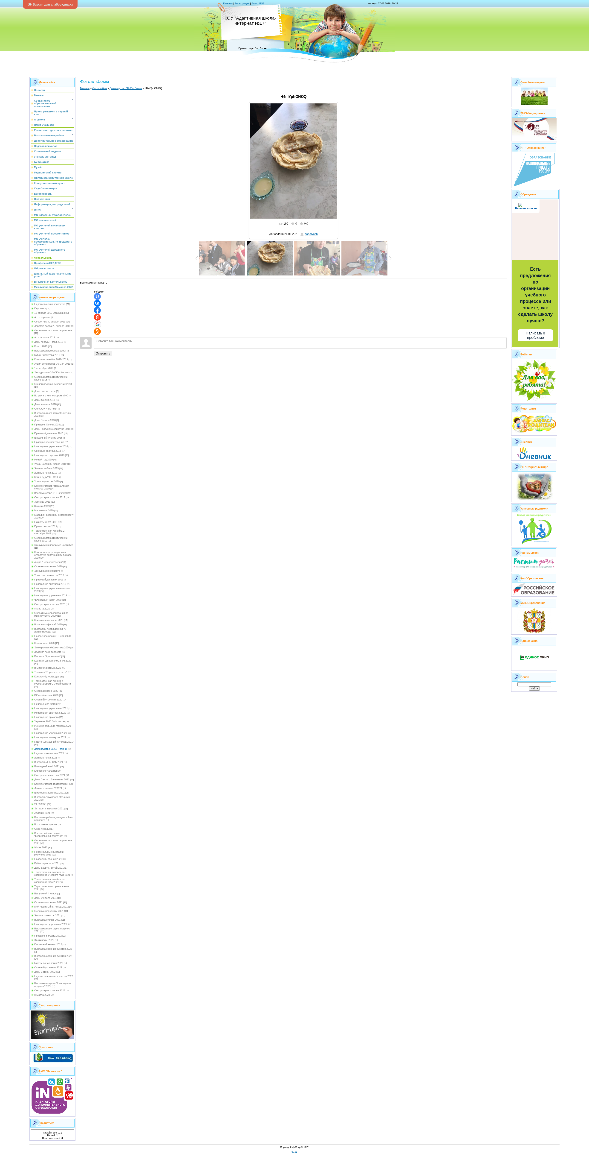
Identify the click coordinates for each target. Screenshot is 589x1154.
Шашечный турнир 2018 (48, 437)
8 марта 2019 (42, 506)
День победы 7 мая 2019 (48, 341)
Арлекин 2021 (42, 812)
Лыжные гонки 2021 (45, 757)
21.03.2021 (40, 804)
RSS (261, 3)
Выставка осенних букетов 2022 (53, 948)
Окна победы (42, 828)
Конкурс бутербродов (46, 676)
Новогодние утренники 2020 (50, 733)
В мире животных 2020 (47, 667)
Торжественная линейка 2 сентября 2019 (49, 532)
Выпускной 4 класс (45, 893)
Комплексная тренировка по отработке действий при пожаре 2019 (53, 555)
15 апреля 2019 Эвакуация (50, 312)
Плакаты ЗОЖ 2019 (45, 522)
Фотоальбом (99, 88)
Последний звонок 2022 (48, 944)
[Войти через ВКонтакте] (97, 303)
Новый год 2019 (43, 459)
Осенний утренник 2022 (48, 967)
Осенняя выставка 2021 (48, 902)
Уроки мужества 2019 (47, 481)
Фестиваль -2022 (44, 940)
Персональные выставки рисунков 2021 (49, 853)
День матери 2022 (44, 971)
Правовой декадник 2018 (48, 433)
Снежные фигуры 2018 (47, 450)
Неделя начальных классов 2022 (53, 976)
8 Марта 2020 (42, 608)
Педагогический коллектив (49, 304)
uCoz (294, 1151)
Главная (228, 3)
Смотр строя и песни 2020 (49, 604)
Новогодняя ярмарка (46, 717)
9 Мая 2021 (40, 847)
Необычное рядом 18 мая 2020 (52, 636)
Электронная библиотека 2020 (52, 647)
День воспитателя (44, 391)
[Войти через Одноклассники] (97, 331)
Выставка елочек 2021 (47, 919)
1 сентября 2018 (43, 368)
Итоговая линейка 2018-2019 (51, 359)
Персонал (40, 308)
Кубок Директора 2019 (47, 355)
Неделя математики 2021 (49, 753)
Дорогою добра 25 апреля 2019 (52, 326)
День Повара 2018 (45, 420)
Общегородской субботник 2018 (53, 384)
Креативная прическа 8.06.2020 (52, 660)
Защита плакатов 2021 (47, 915)
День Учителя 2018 (45, 404)
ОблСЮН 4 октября (45, 408)
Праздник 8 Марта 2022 (48, 935)
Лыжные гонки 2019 (45, 472)
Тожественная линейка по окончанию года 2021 (49, 880)
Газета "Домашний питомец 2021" (54, 741)
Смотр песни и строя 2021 (49, 775)
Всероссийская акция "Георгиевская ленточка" (48, 834)
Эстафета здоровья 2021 (49, 808)
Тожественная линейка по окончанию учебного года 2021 (52, 873)
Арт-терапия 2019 (44, 337)
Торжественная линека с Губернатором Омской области (52, 682)
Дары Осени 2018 (44, 399)
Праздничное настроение (49, 442)
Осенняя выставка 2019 (48, 566)
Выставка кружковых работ (50, 350)
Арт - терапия (42, 317)
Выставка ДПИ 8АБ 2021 (48, 762)
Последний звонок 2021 (48, 859)
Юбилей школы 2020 (46, 695)
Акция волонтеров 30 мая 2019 (52, 363)
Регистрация (242, 3)
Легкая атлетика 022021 (48, 788)
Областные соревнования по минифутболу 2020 (51, 614)
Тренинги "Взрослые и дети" (50, 672)
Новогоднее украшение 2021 (51, 708)
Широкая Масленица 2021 (49, 792)
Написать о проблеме (535, 335)
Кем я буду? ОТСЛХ (46, 477)
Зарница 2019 (42, 501)
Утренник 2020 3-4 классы (49, 721)
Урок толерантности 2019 (49, 575)
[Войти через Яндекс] (97, 317)
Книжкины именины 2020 (48, 620)
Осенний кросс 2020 (46, 690)
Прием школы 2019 (45, 526)
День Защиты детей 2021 (49, 867)
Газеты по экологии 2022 (48, 963)
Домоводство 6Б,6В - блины (50, 748)
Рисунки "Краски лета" (47, 656)
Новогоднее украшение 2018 (51, 446)
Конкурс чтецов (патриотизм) (51, 783)
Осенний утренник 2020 (48, 699)
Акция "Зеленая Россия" (48, 562)
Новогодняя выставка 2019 (50, 584)
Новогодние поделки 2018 (49, 455)
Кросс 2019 (40, 346)
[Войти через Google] (97, 324)
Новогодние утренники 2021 (50, 924)
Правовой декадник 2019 (48, 579)
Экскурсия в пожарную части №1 (53, 545)
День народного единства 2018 (52, 429)
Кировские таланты (45, 770)
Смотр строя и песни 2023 (49, 990)
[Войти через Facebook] (97, 310)
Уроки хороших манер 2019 (50, 464)
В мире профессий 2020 (48, 624)
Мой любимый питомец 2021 (51, 906)
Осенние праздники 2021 (49, 911)
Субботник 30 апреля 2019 (49, 321)
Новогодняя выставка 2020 (50, 712)
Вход (254, 3)
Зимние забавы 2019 (46, 468)
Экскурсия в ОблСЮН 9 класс (52, 372)
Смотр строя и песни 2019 (49, 497)
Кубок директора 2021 (47, 863)
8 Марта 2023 (42, 994)
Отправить (103, 353)
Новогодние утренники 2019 (50, 595)
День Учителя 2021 (45, 897)
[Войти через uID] (97, 296)
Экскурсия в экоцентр (47, 570)
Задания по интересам (47, 651)
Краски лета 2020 (44, 643)
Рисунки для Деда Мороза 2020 (52, 725)
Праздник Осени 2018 (47, 424)
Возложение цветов (45, 824)
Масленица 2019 (44, 510)
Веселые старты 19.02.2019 (50, 493)
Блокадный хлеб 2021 (47, 766)
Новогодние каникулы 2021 (50, 737)
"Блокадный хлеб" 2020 (47, 599)
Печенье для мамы (45, 704)
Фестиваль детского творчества (53, 330)
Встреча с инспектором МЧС (51, 395)
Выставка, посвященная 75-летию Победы (50, 630)
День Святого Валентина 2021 (51, 779)
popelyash (311, 234)
